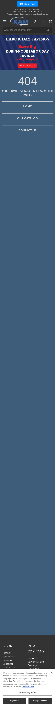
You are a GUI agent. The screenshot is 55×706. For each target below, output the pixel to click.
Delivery (32, 665)
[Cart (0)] (50, 21)
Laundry (7, 660)
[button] (4, 21)
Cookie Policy (28, 687)
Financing (33, 658)
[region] (27, 687)
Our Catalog (27, 118)
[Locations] (34, 21)
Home (27, 106)
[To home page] (19, 21)
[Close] (52, 673)
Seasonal (8, 664)
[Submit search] (48, 30)
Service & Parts (36, 661)
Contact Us (27, 130)
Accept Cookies (40, 701)
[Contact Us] (42, 21)
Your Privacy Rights (27, 693)
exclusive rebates (27, 66)
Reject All (14, 701)
